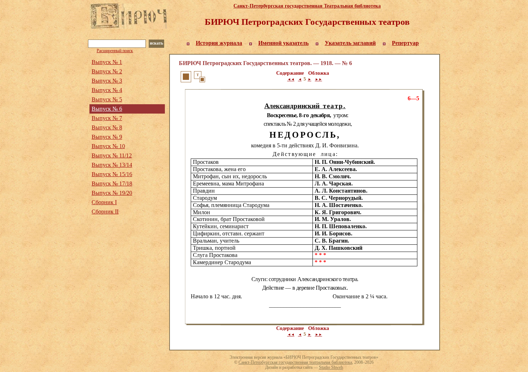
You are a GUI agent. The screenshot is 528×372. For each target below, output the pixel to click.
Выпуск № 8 (107, 127)
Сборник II (105, 211)
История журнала (219, 43)
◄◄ (291, 79)
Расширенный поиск (115, 50)
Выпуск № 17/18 (112, 183)
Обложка (318, 73)
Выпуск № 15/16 (112, 174)
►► (318, 79)
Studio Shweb (331, 367)
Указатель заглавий (350, 43)
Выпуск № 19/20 (112, 193)
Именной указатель (283, 43)
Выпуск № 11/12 (112, 155)
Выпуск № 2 (107, 71)
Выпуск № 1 (107, 62)
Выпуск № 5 (107, 99)
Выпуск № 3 (107, 81)
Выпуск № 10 (108, 146)
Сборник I (104, 202)
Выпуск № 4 (107, 90)
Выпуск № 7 (107, 118)
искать (156, 43)
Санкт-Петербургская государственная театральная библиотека (295, 362)
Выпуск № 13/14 (112, 165)
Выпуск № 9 (107, 137)
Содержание (290, 73)
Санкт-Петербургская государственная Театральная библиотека (307, 6)
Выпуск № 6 (107, 109)
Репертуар (405, 43)
